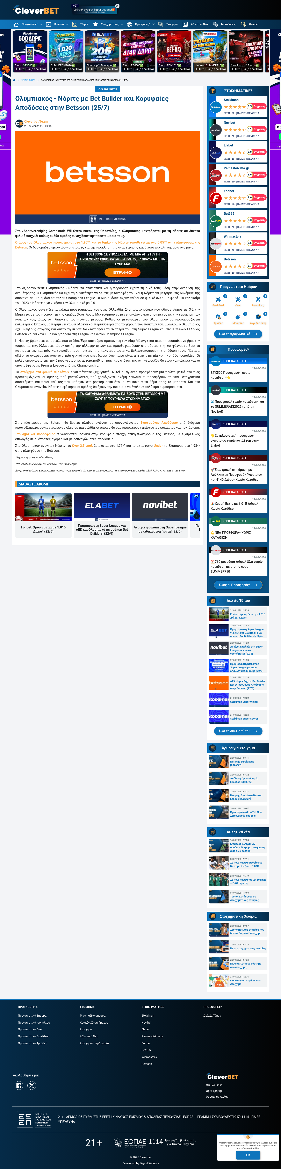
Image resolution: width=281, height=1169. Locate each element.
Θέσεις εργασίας (217, 1096)
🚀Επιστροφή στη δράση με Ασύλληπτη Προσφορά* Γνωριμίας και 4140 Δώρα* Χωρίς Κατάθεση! (236, 475)
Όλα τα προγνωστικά (235, 334)
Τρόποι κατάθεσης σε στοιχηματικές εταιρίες (244, 898)
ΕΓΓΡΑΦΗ (121, 272)
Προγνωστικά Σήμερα (32, 1015)
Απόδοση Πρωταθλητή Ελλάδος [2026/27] (243, 780)
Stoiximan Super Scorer (244, 718)
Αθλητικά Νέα (89, 1036)
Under (158, 446)
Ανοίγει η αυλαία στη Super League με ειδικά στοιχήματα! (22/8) (160, 529)
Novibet (229, 123)
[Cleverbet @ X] (31, 1085)
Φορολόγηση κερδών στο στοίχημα (245, 982)
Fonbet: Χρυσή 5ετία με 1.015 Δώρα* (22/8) (43, 529)
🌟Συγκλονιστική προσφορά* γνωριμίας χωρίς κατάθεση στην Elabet (235, 440)
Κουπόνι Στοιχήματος (94, 1022)
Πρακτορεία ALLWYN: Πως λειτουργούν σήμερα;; (246, 814)
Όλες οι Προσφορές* (235, 585)
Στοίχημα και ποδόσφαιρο (35, 434)
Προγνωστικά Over (30, 1029)
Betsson (230, 259)
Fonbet (229, 191)
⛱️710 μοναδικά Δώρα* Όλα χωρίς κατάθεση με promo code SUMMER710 (236, 566)
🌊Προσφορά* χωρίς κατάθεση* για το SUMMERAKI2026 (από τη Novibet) (237, 406)
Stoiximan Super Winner (244, 701)
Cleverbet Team (36, 121)
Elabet (228, 145)
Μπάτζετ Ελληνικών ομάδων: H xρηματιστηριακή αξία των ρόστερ (247, 847)
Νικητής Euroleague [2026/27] (242, 763)
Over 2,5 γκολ (82, 446)
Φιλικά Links (214, 1085)
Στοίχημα (86, 1029)
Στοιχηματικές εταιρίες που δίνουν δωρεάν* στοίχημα (247, 931)
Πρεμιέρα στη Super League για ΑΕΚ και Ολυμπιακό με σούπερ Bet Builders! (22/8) (102, 529)
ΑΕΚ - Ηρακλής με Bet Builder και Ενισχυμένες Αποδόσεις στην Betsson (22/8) (247, 685)
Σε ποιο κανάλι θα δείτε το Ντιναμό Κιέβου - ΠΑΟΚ (246, 864)
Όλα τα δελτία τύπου (235, 731)
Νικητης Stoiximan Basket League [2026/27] (245, 797)
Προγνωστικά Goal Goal (33, 1036)
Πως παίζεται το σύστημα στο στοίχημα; (245, 965)
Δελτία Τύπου (107, 89)
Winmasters (233, 236)
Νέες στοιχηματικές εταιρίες (248, 948)
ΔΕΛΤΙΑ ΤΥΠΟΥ (28, 80)
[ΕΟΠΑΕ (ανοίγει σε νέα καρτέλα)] (155, 1143)
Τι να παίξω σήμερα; (93, 1015)
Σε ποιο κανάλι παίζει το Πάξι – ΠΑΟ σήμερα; (248, 881)
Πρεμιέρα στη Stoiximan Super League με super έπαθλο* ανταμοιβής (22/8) (246, 667)
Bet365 (229, 214)
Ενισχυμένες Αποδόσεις (159, 423)
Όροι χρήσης (214, 1091)
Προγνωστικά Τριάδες (32, 1043)
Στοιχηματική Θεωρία (94, 1043)
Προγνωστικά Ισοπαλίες (34, 1022)
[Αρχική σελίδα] (14, 80)
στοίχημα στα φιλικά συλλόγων (44, 372)
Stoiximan (231, 100)
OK (248, 1155)
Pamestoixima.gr (236, 168)
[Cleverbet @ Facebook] (19, 1085)
